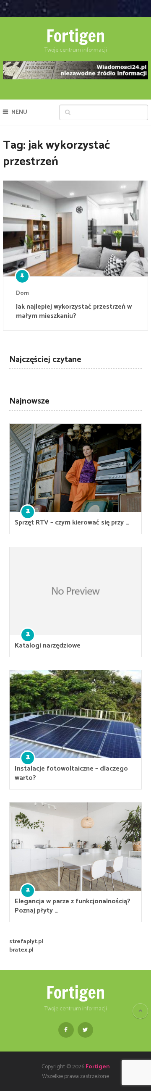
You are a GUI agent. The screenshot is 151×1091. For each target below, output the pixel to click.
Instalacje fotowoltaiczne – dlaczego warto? (71, 773)
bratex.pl (21, 950)
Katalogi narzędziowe (48, 645)
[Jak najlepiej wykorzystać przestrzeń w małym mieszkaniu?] (75, 228)
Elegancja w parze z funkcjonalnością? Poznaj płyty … (72, 906)
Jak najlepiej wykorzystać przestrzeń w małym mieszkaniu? (74, 311)
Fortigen (75, 35)
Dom (22, 293)
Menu (19, 112)
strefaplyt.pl (26, 942)
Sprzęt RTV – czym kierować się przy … (72, 522)
